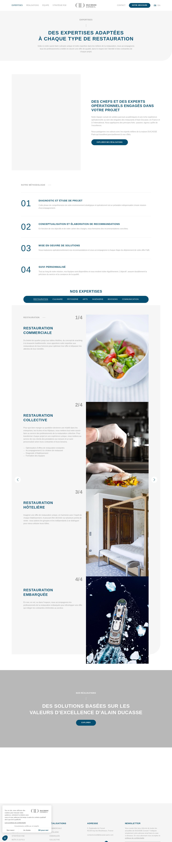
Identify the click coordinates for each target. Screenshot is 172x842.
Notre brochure (139, 5)
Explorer (85, 722)
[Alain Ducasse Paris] (86, 5)
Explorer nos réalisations (110, 142)
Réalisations (32, 5)
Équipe (45, 5)
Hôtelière (54, 832)
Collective (54, 840)
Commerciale (55, 828)
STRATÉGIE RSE (59, 5)
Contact (121, 5)
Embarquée (54, 836)
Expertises (17, 5)
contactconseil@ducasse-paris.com (100, 835)
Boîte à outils (18, 840)
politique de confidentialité (134, 838)
